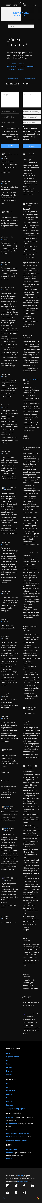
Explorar (9, 1067)
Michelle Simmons (31, 379)
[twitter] (16, 1186)
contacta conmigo (23, 1181)
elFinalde (9, 1118)
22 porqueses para (12, 78)
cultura (14, 64)
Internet (9, 1094)
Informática (10, 1091)
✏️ (38, 1198)
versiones (20, 69)
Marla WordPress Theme (15, 1137)
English (9, 1071)
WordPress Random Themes (16, 1140)
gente (8, 1087)
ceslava (20, 1176)
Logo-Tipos (10, 1159)
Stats (8, 1064)
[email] (7, 1186)
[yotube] (7, 1194)
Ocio (8, 1098)
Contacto (9, 1074)
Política (9, 1101)
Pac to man (10, 1153)
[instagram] (24, 1194)
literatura (30, 66)
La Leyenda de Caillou (21, 1130)
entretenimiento (13, 66)
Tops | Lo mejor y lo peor (15, 1108)
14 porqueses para (29, 78)
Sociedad (9, 1105)
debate (21, 64)
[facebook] (24, 1186)
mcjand (6, 828)
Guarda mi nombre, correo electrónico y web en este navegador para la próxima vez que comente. (10, 134)
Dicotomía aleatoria (21, 14)
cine (8, 64)
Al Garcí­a (6, 487)
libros (23, 66)
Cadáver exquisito (12, 1149)
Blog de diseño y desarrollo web (18, 1133)
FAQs (8, 1060)
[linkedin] (32, 1186)
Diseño (8, 1083)
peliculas (12, 69)
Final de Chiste (11, 1124)
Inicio (8, 1053)
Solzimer (6, 806)
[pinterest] (16, 1194)
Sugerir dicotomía (13, 1057)
